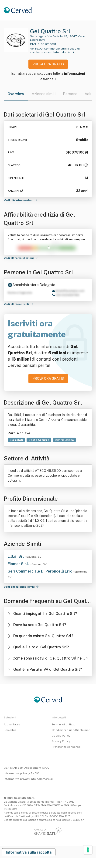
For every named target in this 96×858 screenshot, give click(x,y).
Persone (70, 94)
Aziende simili (43, 94)
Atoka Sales (12, 724)
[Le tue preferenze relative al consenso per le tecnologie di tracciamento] (87, 849)
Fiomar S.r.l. (19, 564)
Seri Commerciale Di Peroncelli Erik (40, 571)
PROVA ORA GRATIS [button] (48, 64)
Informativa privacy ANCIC (21, 773)
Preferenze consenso (66, 746)
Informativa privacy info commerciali (29, 779)
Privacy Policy (61, 741)
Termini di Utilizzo (63, 724)
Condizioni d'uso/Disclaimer (71, 730)
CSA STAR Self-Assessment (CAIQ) (27, 767)
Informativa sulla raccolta (28, 852)
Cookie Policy (61, 735)
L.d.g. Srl (16, 556)
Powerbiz (10, 730)
